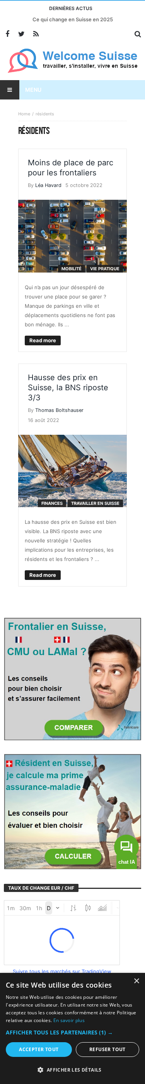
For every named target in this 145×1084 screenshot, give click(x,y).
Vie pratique (104, 268)
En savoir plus (69, 1020)
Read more (42, 340)
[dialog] (72, 1028)
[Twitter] (21, 34)
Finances (52, 503)
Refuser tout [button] (107, 1049)
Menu (33, 89)
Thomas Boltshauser (59, 410)
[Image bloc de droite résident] (72, 811)
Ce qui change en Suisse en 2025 (72, 19)
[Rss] (36, 34)
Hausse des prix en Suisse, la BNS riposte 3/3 (68, 387)
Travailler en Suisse (95, 503)
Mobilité (71, 268)
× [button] (136, 981)
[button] (72, 1032)
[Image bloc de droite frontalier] (72, 678)
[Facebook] (7, 34)
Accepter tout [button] (38, 1049)
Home (24, 114)
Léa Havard (48, 185)
